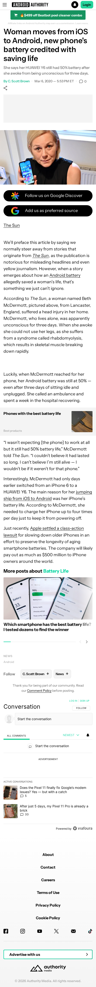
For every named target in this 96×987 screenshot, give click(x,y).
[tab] (16, 735)
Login (87, 5)
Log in (73, 700)
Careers (48, 879)
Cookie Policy (48, 917)
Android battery (64, 275)
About (48, 854)
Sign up (84, 700)
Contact (48, 867)
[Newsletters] (73, 931)
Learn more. (82, 23)
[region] (48, 765)
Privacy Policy (48, 905)
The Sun (11, 225)
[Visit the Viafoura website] (83, 828)
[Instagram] (22, 931)
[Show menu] (4, 4)
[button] (48, 4)
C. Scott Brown (19, 81)
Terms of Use (48, 892)
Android (8, 662)
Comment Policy (39, 690)
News (7, 656)
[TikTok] (90, 931)
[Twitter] (56, 931)
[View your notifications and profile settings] (88, 735)
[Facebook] (5, 931)
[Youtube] (39, 931)
